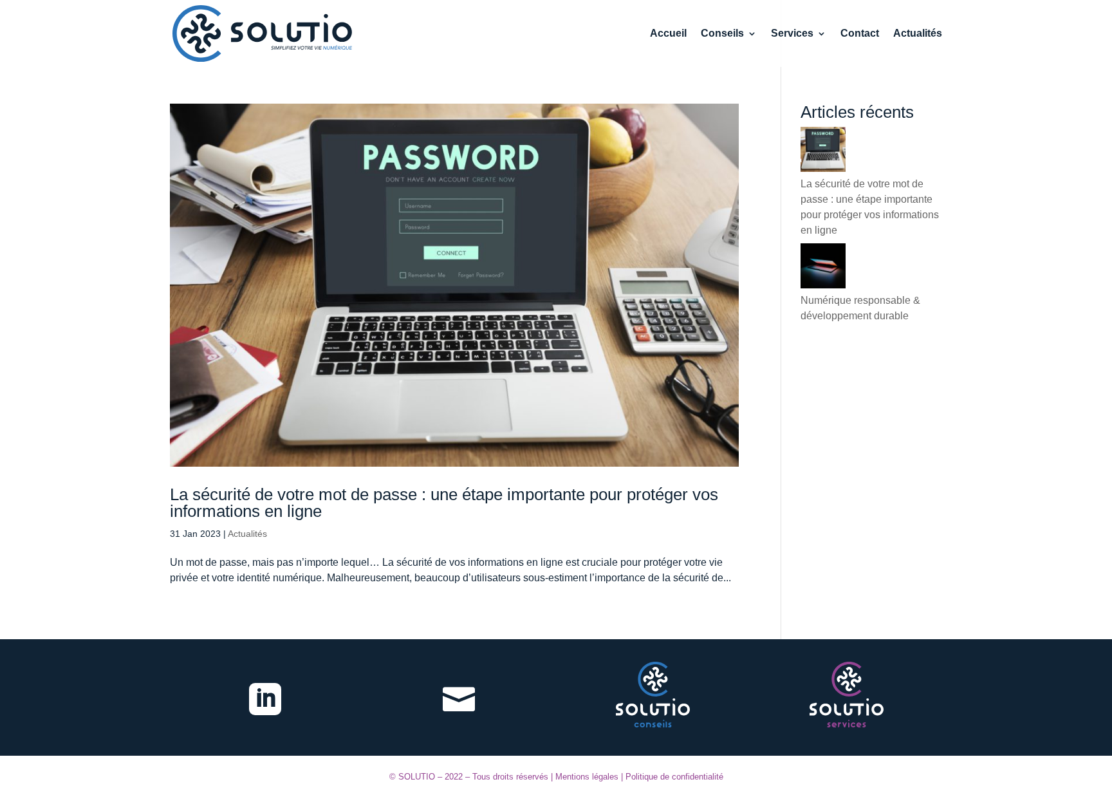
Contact (859, 34)
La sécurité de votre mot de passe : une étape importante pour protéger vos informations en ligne (444, 503)
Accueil (668, 34)
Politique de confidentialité (674, 776)
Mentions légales (586, 776)
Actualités (917, 34)
